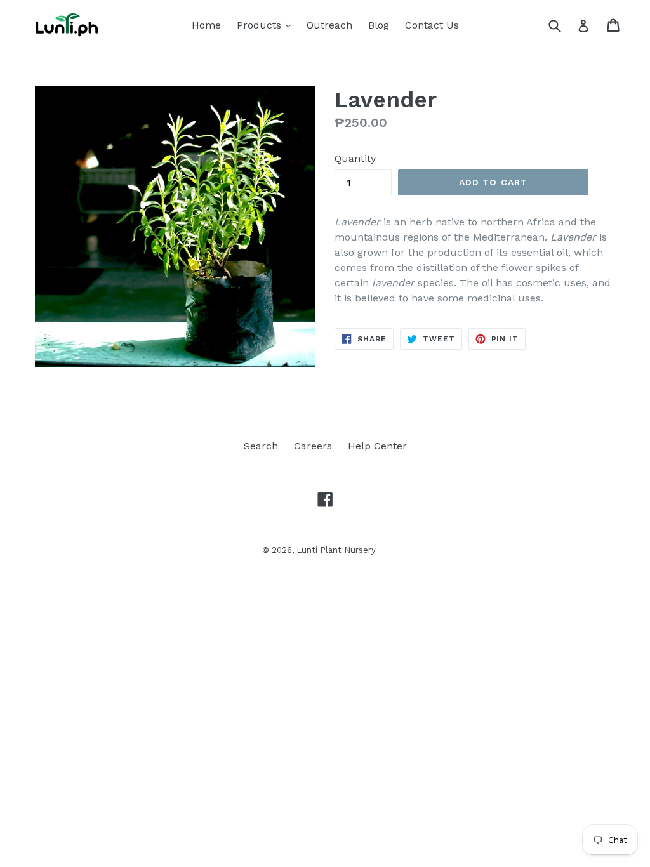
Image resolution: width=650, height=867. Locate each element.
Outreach (329, 25)
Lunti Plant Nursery (336, 550)
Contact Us (432, 25)
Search (261, 446)
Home (206, 25)
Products (267, 24)
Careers (313, 446)
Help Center (377, 446)
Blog (378, 25)
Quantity (355, 158)
